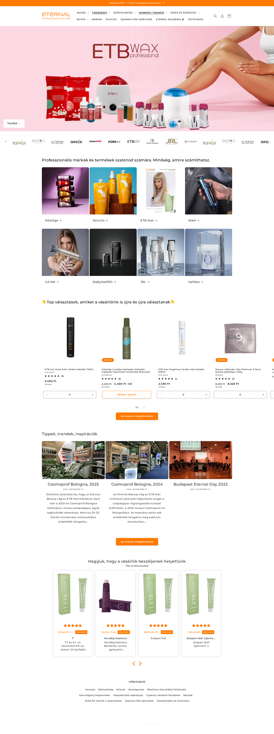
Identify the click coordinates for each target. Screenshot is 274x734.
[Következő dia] (143, 407)
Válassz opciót (126, 394)
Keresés (90, 689)
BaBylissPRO (103, 282)
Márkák (188, 695)
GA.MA (50, 282)
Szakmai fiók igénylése (139, 700)
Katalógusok (136, 689)
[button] (82, 12)
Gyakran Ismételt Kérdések (163, 695)
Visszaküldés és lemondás (173, 700)
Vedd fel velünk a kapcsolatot (103, 700)
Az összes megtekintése (137, 416)
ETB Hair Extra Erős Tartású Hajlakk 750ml (69, 369)
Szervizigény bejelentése (94, 695)
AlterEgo (51, 220)
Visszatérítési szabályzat (128, 695)
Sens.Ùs (98, 220)
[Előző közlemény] (42, 3)
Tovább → (14, 123)
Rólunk (120, 689)
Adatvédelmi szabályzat (129, 730)
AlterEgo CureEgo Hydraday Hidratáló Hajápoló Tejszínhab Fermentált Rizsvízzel (126, 370)
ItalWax (194, 282)
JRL (143, 282)
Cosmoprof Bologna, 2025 (73, 484)
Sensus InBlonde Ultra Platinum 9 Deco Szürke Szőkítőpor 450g (238, 370)
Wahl (192, 220)
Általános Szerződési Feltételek (166, 689)
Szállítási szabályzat (181, 730)
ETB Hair (147, 220)
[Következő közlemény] (231, 3)
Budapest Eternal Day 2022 (200, 484)
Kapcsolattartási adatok (207, 730)
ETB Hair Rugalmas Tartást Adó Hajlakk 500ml (181, 370)
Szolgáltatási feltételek (156, 730)
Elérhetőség (105, 689)
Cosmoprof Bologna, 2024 (137, 484)
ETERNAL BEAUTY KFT (74, 730)
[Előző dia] (130, 407)
